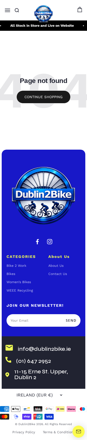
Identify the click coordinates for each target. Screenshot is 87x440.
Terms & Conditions (59, 432)
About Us (56, 266)
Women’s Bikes (19, 282)
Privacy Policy (23, 432)
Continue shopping (43, 97)
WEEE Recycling (20, 290)
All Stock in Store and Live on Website (41, 25)
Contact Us (57, 274)
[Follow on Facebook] (37, 241)
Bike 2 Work (16, 266)
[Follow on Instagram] (49, 241)
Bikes (11, 274)
